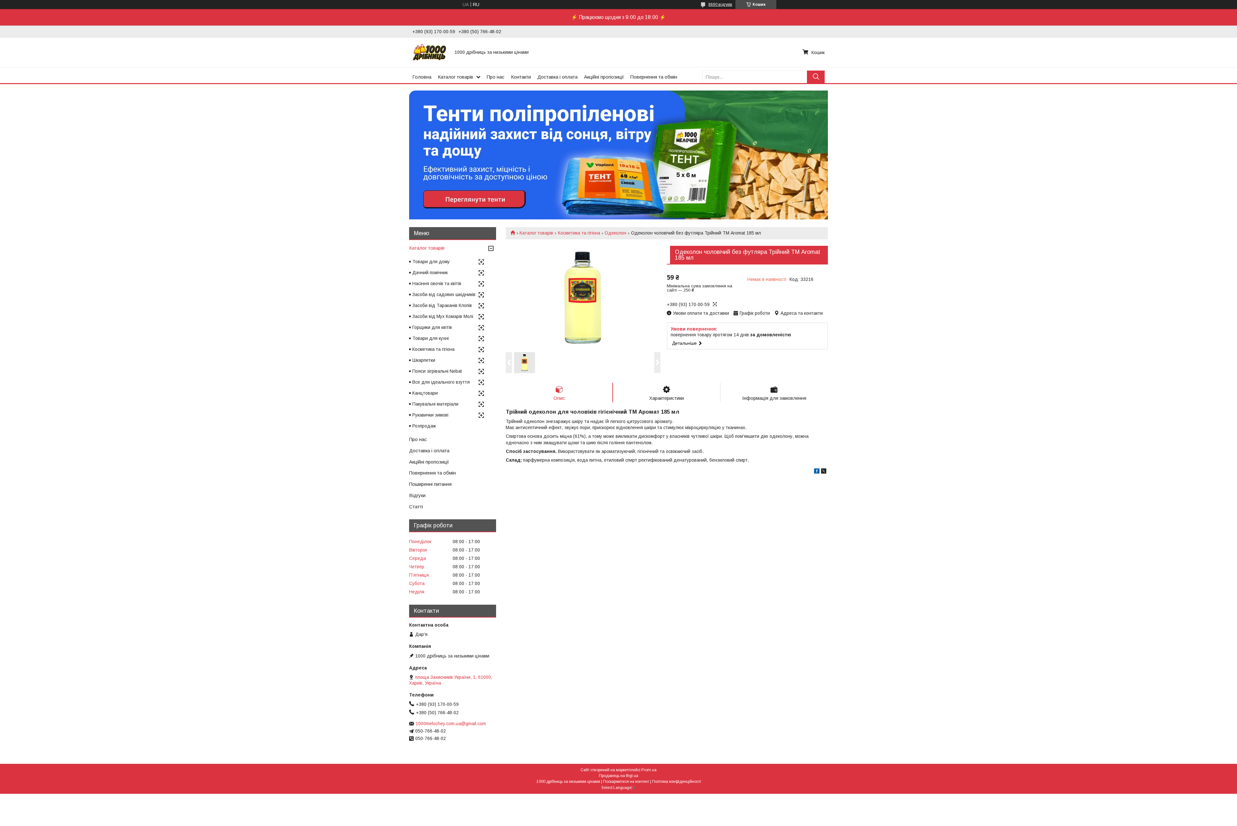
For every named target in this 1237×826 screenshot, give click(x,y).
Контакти (521, 77)
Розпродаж (424, 425)
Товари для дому (431, 261)
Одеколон (615, 232)
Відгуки (417, 495)
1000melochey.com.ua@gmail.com (451, 723)
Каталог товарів (455, 77)
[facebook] (817, 472)
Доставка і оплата (557, 77)
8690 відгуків (720, 4)
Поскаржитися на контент (626, 781)
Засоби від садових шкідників (443, 294)
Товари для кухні (430, 338)
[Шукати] (816, 77)
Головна (421, 77)
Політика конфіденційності (676, 781)
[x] (823, 472)
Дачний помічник (430, 272)
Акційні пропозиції (604, 77)
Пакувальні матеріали (435, 404)
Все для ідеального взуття (441, 382)
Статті (416, 506)
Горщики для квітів (432, 327)
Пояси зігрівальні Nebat (437, 371)
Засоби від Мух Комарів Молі (442, 316)
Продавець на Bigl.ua (618, 775)
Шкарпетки (423, 360)
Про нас (495, 77)
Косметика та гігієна (579, 232)
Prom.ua (649, 770)
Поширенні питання (430, 484)
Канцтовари (425, 393)
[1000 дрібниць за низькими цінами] (429, 52)
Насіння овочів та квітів (436, 283)
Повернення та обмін (653, 77)
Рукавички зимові (430, 415)
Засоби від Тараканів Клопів (442, 305)
